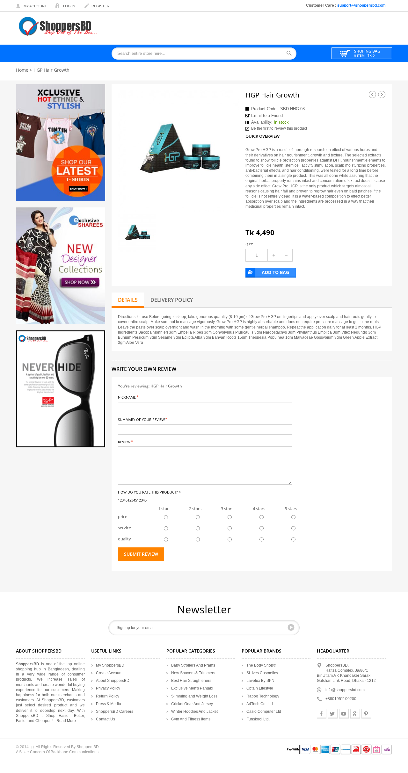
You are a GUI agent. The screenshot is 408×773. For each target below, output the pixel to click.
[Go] (291, 627)
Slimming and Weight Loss (194, 696)
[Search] (291, 53)
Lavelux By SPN (260, 680)
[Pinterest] (366, 714)
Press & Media (108, 704)
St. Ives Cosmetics (262, 673)
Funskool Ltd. (258, 719)
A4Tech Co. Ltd (259, 704)
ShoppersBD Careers (114, 711)
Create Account (109, 673)
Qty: (249, 244)
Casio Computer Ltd (263, 711)
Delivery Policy (171, 299)
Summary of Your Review (141, 419)
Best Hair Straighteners (191, 680)
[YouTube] (344, 714)
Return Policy (107, 696)
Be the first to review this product (279, 128)
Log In (69, 6)
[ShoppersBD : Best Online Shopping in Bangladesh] (58, 26)
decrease (286, 255)
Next (382, 94)
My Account (35, 6)
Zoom (228, 201)
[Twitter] (333, 714)
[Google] (355, 714)
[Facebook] (321, 714)
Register (100, 6)
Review (124, 441)
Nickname (127, 397)
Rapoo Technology (262, 696)
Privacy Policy (108, 688)
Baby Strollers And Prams (193, 665)
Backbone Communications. (75, 752)
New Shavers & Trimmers (193, 673)
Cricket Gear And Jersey (192, 704)
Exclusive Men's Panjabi (192, 688)
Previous (372, 94)
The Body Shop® (261, 665)
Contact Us (105, 719)
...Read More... (66, 721)
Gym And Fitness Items (190, 719)
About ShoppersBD (112, 680)
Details (128, 299)
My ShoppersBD (110, 665)
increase (273, 255)
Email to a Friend (267, 115)
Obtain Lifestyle (259, 688)
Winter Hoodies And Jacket (194, 711)
